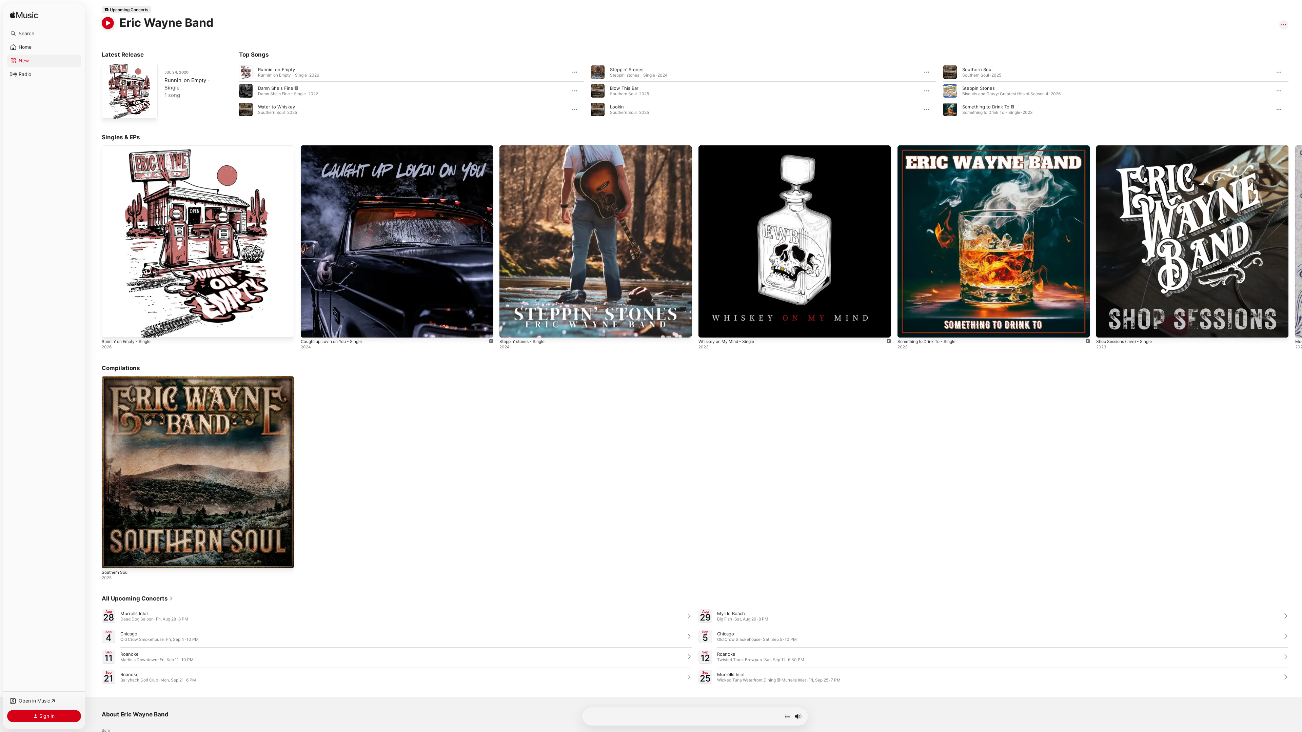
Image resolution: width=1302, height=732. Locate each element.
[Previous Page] (232, 91)
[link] (137, 598)
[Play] (108, 23)
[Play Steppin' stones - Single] (508, 329)
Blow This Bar (624, 88)
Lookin (617, 106)
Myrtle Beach (731, 613)
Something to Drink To (985, 106)
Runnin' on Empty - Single (129, 148)
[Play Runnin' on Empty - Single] (110, 110)
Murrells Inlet (134, 613)
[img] (24, 15)
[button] (44, 33)
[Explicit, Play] (246, 91)
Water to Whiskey (276, 106)
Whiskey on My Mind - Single (729, 148)
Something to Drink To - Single (929, 148)
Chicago (128, 633)
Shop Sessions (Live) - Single (1127, 148)
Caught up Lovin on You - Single (335, 148)
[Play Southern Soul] (110, 559)
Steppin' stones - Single (524, 148)
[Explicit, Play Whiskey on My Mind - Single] (707, 329)
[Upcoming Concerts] (126, 9)
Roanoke (129, 654)
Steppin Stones (978, 88)
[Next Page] (1295, 91)
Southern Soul (977, 69)
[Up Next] (788, 716)
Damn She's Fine (275, 88)
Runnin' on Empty (276, 69)
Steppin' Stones (627, 69)
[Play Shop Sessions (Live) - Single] (1105, 329)
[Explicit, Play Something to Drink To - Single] (906, 329)
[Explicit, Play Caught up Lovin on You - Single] (309, 329)
